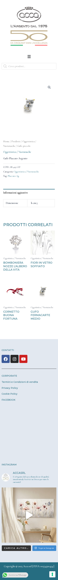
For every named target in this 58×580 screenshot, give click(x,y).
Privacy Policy (10, 388)
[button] (29, 57)
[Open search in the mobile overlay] (29, 66)
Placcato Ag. (13, 176)
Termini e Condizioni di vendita (20, 381)
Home (6, 141)
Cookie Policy (9, 393)
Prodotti (15, 141)
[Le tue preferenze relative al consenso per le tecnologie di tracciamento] (52, 574)
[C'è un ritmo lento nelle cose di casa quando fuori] (29, 515)
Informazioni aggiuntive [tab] (15, 192)
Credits (29, 571)
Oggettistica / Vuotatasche (17, 152)
